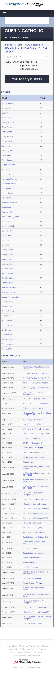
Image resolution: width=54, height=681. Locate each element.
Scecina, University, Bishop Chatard (36, 434)
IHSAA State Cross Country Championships (33, 602)
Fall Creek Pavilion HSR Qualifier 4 (36, 373)
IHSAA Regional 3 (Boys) (32, 523)
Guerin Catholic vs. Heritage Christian (37, 537)
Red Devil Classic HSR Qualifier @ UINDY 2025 (36, 487)
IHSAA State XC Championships (35, 499)
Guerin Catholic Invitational (33, 448)
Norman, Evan (7, 269)
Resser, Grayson (8, 283)
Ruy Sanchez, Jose (9, 292)
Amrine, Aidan (7, 103)
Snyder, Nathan (7, 330)
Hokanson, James (9, 184)
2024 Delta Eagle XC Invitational (35, 513)
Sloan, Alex (6, 316)
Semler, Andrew (8, 311)
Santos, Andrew (8, 302)
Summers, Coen (8, 344)
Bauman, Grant (7, 118)
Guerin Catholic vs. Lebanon (33, 457)
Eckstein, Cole (7, 151)
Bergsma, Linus (8, 122)
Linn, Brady (6, 240)
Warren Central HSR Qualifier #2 (35, 583)
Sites (17, 649)
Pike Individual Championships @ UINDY (35, 589)
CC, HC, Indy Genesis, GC (32, 443)
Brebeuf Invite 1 (29, 462)
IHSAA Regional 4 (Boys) (32, 419)
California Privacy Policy (30, 646)
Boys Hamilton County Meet (33, 532)
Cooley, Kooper (7, 141)
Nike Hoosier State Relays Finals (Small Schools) (35, 573)
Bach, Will (5, 113)
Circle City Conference (31, 438)
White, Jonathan (8, 349)
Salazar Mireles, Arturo (10, 297)
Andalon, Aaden (8, 108)
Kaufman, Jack (7, 212)
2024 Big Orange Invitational (33, 567)
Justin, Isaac (7, 207)
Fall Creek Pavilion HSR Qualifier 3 (36, 378)
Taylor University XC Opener (33, 408)
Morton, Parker (7, 264)
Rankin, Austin (7, 273)
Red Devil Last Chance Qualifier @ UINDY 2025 (36, 474)
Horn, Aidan (6, 188)
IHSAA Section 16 (31, 48)
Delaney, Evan (7, 146)
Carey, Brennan (7, 136)
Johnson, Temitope (9, 203)
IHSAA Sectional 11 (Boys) (33, 528)
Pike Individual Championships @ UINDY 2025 (35, 481)
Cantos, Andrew (8, 132)
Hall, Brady (6, 169)
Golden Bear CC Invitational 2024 (35, 518)
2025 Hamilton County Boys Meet (36, 429)
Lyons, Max (6, 245)
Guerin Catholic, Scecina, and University (34, 543)
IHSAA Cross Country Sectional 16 (36, 403)
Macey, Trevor (7, 250)
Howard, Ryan (7, 198)
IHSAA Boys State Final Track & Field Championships (37, 414)
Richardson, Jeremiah (10, 287)
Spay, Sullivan (7, 335)
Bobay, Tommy (7, 127)
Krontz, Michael (8, 226)
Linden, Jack (6, 236)
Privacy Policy (12, 646)
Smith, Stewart (7, 325)
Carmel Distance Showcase (33, 452)
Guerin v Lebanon (29, 562)
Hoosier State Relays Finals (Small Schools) (36, 368)
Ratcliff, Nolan (7, 278)
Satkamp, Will (7, 306)
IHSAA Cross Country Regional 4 (35, 399)
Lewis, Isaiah (7, 231)
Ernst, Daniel (6, 155)
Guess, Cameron (8, 165)
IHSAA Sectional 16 (34, 44)
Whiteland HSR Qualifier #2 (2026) (36, 383)
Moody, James (7, 254)
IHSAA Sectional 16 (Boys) (33, 424)
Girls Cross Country (29, 69)
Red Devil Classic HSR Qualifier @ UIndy (36, 595)
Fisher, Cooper (7, 160)
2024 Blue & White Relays (33, 578)
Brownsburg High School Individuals (37, 388)
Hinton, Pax (6, 174)
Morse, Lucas (7, 259)
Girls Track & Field (28, 62)
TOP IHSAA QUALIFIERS (27, 79)
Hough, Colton (7, 193)
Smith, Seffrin (7, 320)
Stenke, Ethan (7, 339)
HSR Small (18, 44)
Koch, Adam (6, 221)
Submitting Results (29, 649)
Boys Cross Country (29, 65)
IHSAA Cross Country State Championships (33, 393)
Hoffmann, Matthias (9, 179)
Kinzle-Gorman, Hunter (10, 217)
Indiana (8, 44)
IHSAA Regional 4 (13, 48)
